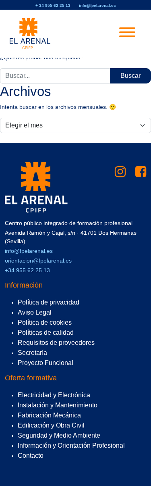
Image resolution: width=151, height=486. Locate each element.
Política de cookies (45, 322)
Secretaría (32, 352)
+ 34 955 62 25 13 (52, 5)
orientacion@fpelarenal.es (38, 260)
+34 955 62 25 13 (27, 270)
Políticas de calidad (46, 332)
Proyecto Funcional (45, 362)
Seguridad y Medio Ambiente (59, 435)
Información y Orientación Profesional (71, 445)
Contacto (30, 455)
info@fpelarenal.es (97, 5)
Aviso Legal (35, 312)
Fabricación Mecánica (49, 415)
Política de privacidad (48, 302)
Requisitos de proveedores (56, 342)
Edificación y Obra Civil (51, 425)
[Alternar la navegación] (127, 33)
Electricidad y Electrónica (54, 395)
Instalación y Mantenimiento (57, 405)
